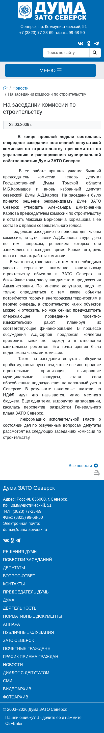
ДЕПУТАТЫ (14, 568)
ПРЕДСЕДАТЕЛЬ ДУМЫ (26, 592)
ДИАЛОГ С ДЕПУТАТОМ (26, 673)
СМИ (7, 681)
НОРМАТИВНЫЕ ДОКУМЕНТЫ (32, 616)
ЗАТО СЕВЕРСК (18, 640)
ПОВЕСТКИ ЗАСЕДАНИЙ (27, 560)
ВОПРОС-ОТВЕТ (19, 576)
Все (80, 466)
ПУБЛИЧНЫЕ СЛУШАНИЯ (28, 632)
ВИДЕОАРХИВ (17, 689)
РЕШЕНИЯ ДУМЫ (20, 552)
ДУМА (8, 600)
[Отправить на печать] (96, 473)
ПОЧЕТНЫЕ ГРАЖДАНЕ (26, 648)
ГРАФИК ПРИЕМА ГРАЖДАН (30, 657)
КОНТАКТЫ (14, 584)
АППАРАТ (12, 624)
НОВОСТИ (13, 665)
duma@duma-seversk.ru (25, 529)
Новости (21, 88)
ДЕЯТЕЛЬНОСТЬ (20, 608)
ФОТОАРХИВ (15, 697)
